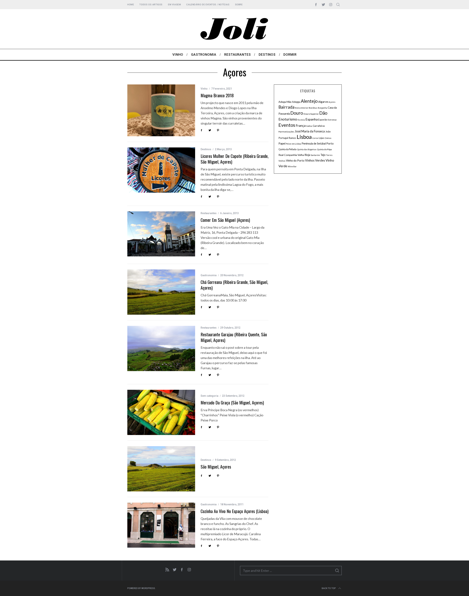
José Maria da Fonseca (310, 131)
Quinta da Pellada (287, 149)
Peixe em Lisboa (293, 143)
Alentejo (309, 101)
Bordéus (313, 107)
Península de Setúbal (314, 143)
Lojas (321, 138)
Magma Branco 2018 (217, 95)
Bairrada (286, 107)
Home (130, 4)
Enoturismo (287, 119)
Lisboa (304, 137)
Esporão (322, 119)
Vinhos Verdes (315, 160)
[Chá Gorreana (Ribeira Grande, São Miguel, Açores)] (161, 292)
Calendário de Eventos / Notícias (207, 4)
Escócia (301, 120)
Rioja (307, 154)
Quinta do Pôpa (324, 149)
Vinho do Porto (295, 160)
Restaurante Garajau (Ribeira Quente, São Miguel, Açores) (234, 337)
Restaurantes (209, 213)
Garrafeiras (319, 126)
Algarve (323, 101)
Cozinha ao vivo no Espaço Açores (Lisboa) (234, 511)
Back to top (329, 588)
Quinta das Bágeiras (306, 149)
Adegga (296, 101)
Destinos (206, 149)
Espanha (311, 119)
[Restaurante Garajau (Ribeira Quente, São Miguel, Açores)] (161, 348)
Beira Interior (301, 108)
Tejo (323, 154)
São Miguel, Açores (216, 466)
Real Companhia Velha (291, 154)
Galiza (309, 126)
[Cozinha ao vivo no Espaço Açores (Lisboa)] (161, 525)
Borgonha (322, 108)
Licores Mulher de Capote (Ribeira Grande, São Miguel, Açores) (234, 159)
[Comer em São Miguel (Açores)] (161, 233)
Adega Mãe (284, 101)
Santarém (315, 155)
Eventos (286, 125)
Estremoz (332, 120)
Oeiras (328, 138)
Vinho (204, 88)
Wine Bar (292, 166)
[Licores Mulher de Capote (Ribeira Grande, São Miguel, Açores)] (161, 170)
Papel (281, 143)
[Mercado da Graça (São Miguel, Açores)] (161, 412)
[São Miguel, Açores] (161, 468)
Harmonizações (286, 131)
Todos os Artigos (151, 4)
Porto (330, 143)
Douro (296, 113)
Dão (323, 113)
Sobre (239, 4)
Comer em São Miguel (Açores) (225, 219)
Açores (331, 102)
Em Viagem (174, 4)
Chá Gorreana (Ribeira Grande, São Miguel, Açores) (234, 285)
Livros (315, 138)
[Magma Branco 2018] (161, 110)
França (301, 125)
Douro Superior (311, 113)
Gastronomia (209, 275)
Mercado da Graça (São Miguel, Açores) (232, 402)
